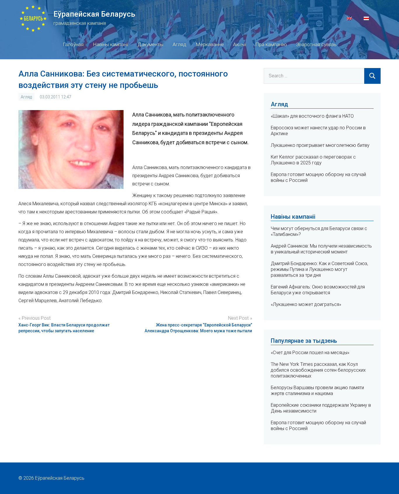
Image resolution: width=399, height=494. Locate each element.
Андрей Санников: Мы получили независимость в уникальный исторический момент (321, 249)
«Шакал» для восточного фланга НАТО (312, 116)
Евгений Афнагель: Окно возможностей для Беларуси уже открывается (318, 289)
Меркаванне (210, 44)
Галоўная (73, 44)
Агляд (179, 44)
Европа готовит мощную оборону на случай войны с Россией (318, 425)
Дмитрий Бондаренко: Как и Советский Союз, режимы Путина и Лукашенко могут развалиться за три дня (319, 269)
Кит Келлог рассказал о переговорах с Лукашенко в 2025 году (313, 160)
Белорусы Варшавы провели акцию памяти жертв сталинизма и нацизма (317, 390)
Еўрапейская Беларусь (94, 14)
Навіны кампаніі (110, 44)
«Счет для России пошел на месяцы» (310, 352)
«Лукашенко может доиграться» (306, 304)
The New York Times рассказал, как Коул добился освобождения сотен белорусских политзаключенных (318, 370)
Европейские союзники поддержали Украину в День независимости (321, 408)
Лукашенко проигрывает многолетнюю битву (320, 145)
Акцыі (239, 44)
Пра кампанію (271, 44)
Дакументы (150, 44)
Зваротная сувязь (316, 44)
